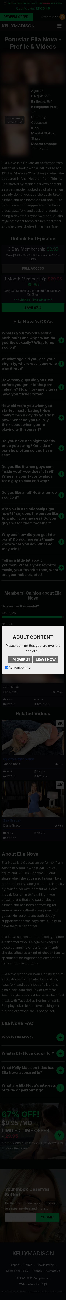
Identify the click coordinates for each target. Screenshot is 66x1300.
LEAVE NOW (46, 659)
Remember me (19, 667)
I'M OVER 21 (20, 659)
